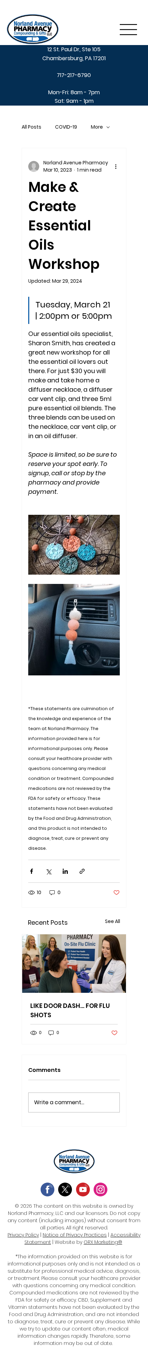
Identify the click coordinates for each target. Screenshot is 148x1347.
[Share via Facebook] (31, 871)
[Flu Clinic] (74, 963)
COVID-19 (66, 127)
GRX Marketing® (103, 1242)
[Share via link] (82, 871)
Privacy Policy (23, 1234)
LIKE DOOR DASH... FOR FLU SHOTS (70, 1010)
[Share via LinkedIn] (65, 871)
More (97, 127)
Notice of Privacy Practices (75, 1234)
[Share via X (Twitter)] (48, 871)
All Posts (31, 127)
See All (112, 921)
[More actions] (116, 166)
